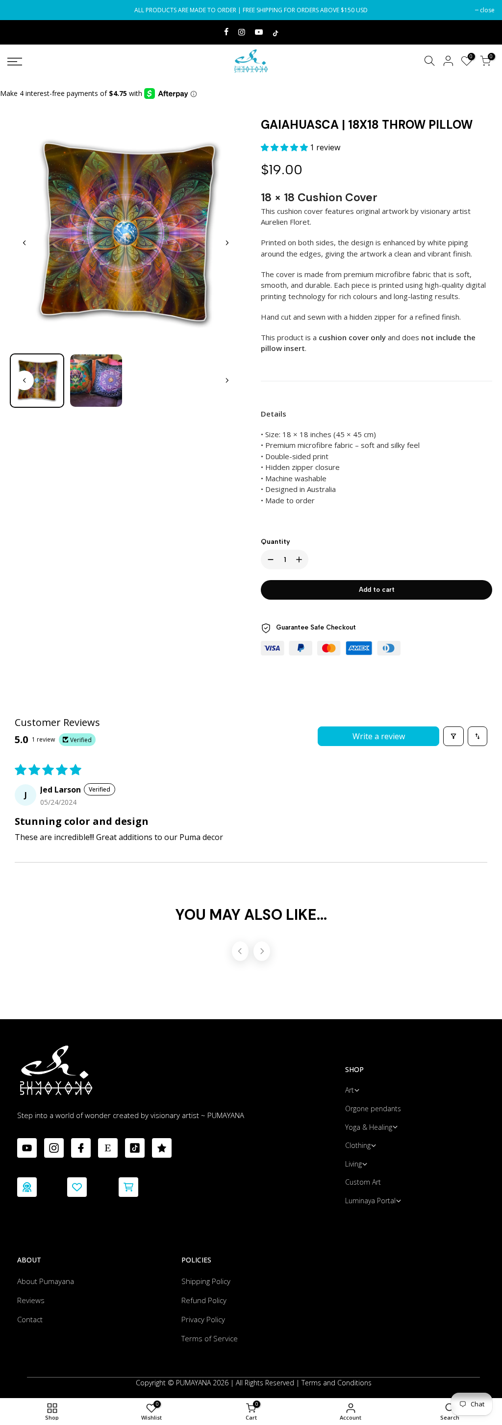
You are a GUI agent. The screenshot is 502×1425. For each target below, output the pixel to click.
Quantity (275, 541)
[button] (285, 147)
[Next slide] (226, 243)
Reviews (31, 1300)
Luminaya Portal (370, 1200)
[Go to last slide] (24, 243)
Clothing (358, 1145)
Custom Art (363, 1182)
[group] (37, 380)
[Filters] (453, 736)
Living (353, 1163)
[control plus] (301, 559)
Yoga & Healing (368, 1127)
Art (349, 1090)
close (19, 10)
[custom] (27, 1148)
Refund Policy (203, 1300)
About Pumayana (45, 1281)
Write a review (378, 736)
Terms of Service (209, 1338)
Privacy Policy (203, 1319)
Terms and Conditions (336, 1382)
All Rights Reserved (265, 1382)
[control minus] (268, 559)
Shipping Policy (205, 1281)
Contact (30, 1319)
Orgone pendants (373, 1108)
